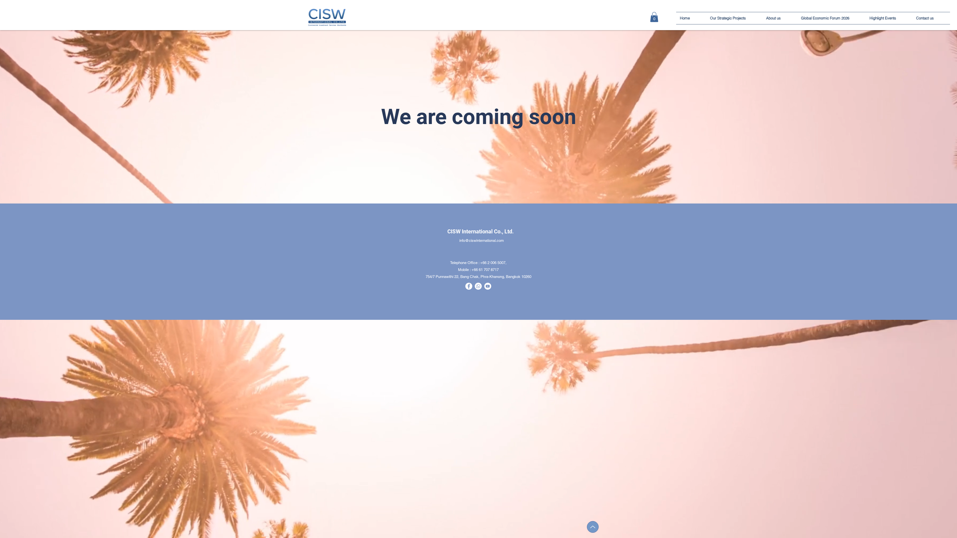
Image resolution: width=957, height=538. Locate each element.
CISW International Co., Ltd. (480, 231)
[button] (889, 18)
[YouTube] (487, 286)
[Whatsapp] (478, 286)
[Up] (593, 527)
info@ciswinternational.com (481, 240)
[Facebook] (468, 286)
